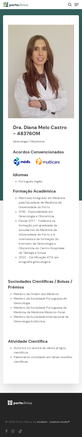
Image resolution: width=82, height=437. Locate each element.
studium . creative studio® (53, 422)
